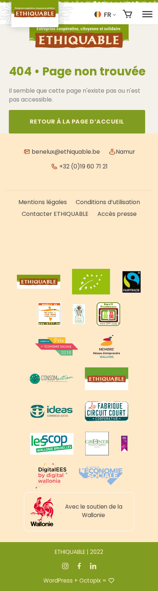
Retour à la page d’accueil (77, 121)
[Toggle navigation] (147, 14)
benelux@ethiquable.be (65, 151)
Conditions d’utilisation (108, 202)
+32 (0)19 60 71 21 (83, 166)
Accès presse (117, 214)
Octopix (90, 580)
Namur (125, 151)
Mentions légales (42, 202)
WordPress (58, 580)
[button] (105, 14)
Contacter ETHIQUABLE (55, 214)
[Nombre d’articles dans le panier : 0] (127, 14)
